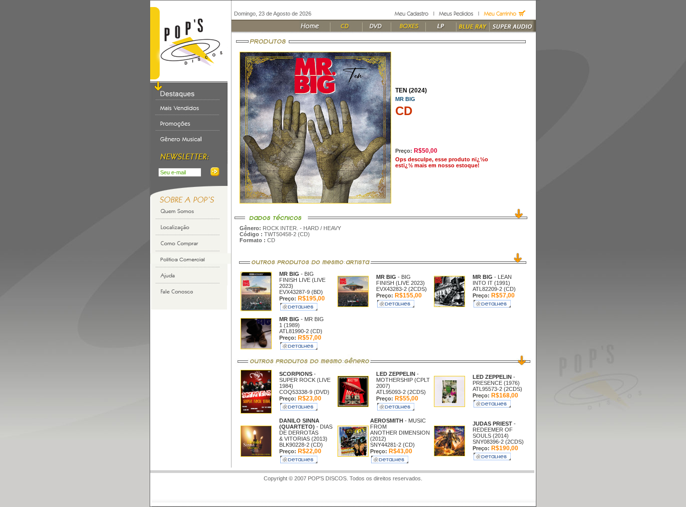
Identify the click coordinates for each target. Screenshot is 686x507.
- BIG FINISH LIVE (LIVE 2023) (302, 280)
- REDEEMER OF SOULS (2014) (494, 430)
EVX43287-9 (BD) (301, 292)
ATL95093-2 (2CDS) (401, 392)
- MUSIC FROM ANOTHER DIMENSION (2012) (400, 430)
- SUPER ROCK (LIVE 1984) (304, 380)
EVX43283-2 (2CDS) (401, 289)
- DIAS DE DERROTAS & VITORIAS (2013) (305, 430)
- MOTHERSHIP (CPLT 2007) (403, 380)
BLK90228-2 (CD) (301, 445)
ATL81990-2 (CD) (300, 331)
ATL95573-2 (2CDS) (497, 389)
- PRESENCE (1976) (496, 380)
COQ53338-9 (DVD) (304, 392)
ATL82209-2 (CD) (494, 289)
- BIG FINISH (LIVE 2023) (400, 280)
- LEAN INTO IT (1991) (492, 280)
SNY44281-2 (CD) (392, 445)
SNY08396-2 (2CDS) (498, 442)
